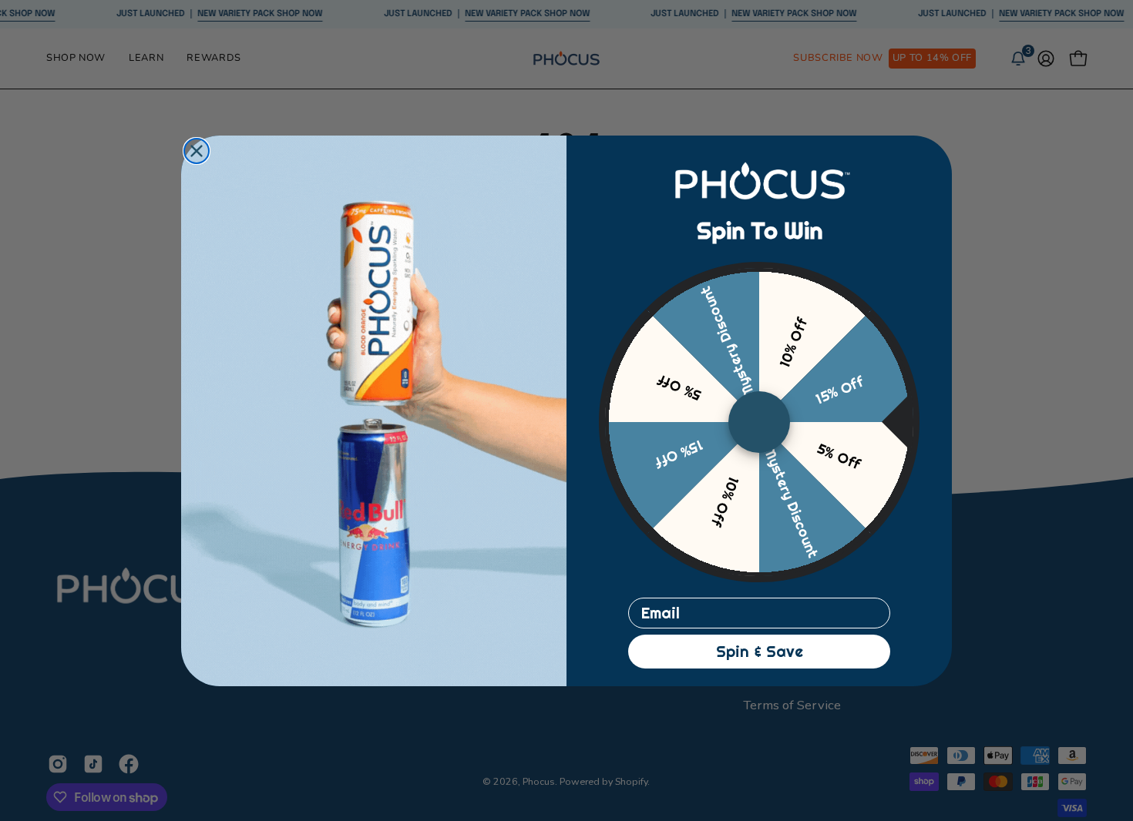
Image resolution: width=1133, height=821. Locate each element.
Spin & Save (759, 651)
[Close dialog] (196, 151)
